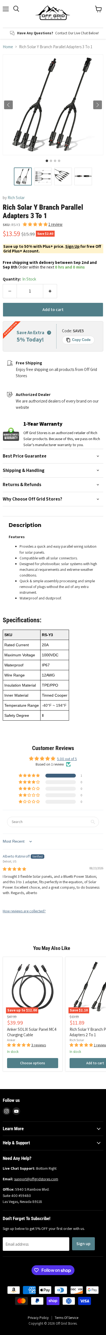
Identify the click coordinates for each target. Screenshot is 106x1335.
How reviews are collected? (24, 911)
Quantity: (19, 279)
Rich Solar (16, 197)
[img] (14, 869)
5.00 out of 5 (67, 758)
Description (25, 525)
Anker (11, 1040)
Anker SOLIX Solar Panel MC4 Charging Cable (32, 1032)
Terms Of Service (66, 1317)
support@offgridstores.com (36, 1178)
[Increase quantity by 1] (50, 291)
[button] (23, 176)
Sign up (83, 1243)
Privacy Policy (38, 1317)
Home (8, 46)
